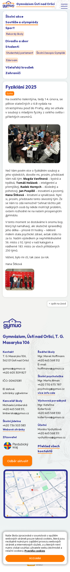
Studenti (12, 46)
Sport (10, 28)
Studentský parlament (19, 53)
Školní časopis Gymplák (50, 53)
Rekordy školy (14, 34)
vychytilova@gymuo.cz (52, 437)
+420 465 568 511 (48, 433)
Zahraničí (13, 73)
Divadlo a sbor (17, 41)
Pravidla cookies (34, 550)
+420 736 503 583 (14, 425)
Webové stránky (14, 429)
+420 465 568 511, (14, 409)
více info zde (46, 393)
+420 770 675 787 (49, 384)
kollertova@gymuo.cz (51, 417)
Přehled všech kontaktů (49, 448)
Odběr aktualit (17, 461)
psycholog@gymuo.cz (51, 389)
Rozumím (35, 558)
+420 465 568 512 (49, 360)
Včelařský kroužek (19, 67)
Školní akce (14, 16)
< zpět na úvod (57, 303)
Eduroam (11, 60)
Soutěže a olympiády (21, 22)
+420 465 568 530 (49, 413)
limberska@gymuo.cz (16, 413)
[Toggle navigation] (64, 6)
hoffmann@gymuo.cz (51, 368)
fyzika (10, 93)
